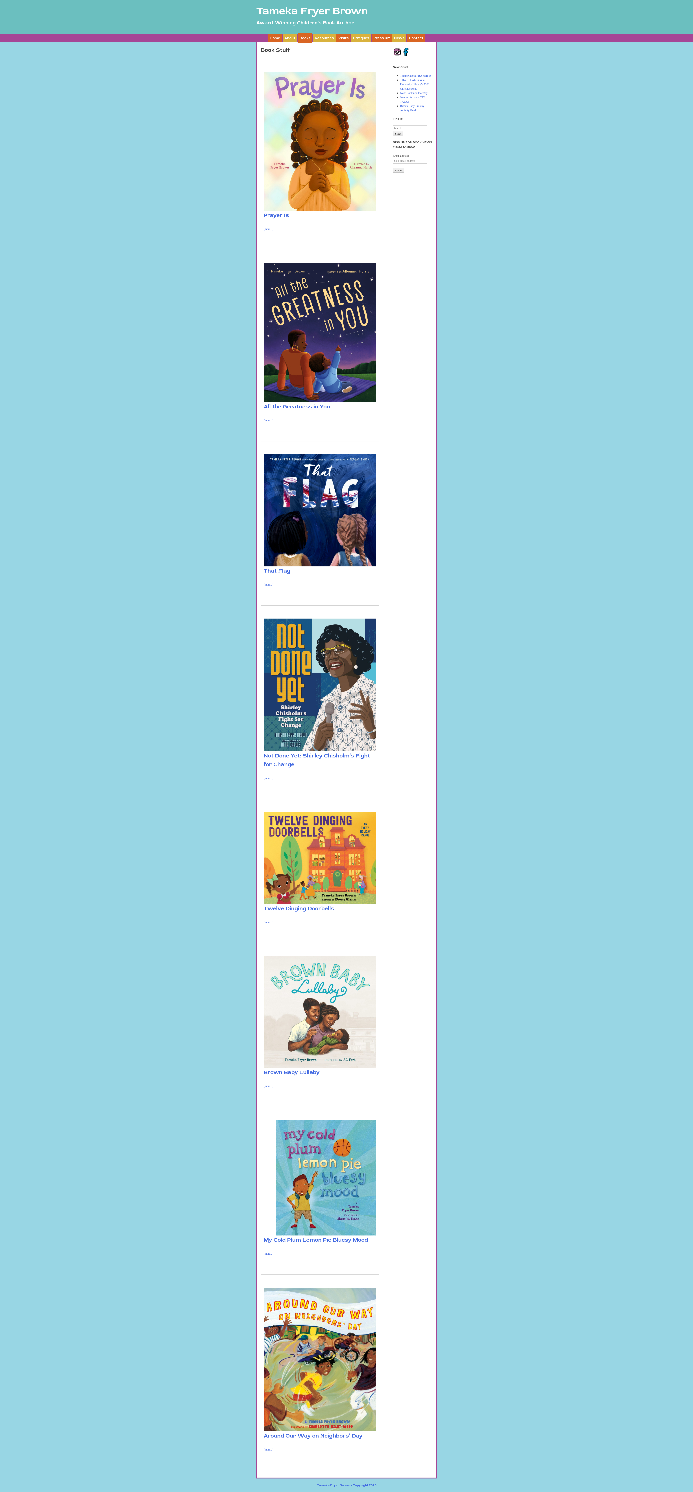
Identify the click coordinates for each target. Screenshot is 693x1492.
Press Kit (382, 38)
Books (305, 38)
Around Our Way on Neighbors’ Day (313, 1435)
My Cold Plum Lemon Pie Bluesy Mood (316, 1239)
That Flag (277, 570)
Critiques (361, 38)
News (399, 38)
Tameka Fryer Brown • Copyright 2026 (346, 1485)
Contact (416, 38)
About (289, 38)
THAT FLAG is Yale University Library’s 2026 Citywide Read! (414, 84)
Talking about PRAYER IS (415, 75)
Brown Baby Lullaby (292, 1072)
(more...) (268, 229)
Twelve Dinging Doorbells (299, 908)
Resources (324, 38)
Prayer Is (276, 215)
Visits (343, 38)
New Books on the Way (414, 93)
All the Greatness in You (297, 406)
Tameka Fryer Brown (312, 11)
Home (275, 38)
